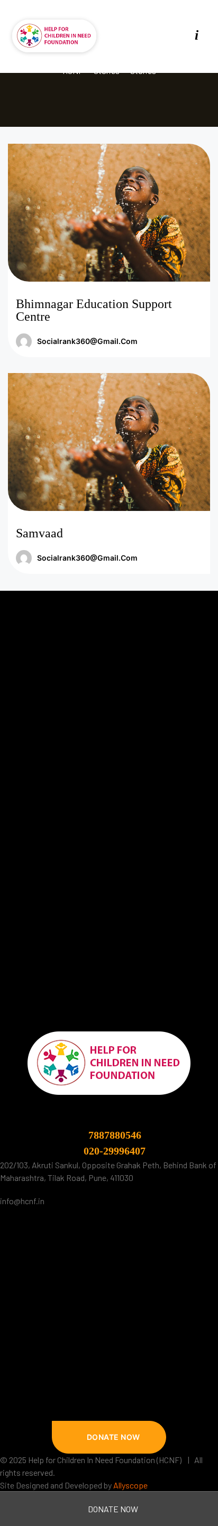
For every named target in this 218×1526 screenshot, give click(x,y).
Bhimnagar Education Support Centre (94, 310)
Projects (26, 1325)
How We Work (35, 1304)
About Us (27, 1262)
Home (21, 1241)
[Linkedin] (97, 1394)
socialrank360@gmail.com (87, 341)
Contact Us (30, 1347)
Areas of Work (36, 1283)
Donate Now (112, 1509)
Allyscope (130, 1485)
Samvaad (39, 533)
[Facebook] (140, 34)
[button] (109, 1437)
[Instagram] (159, 34)
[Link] (196, 34)
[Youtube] (177, 34)
